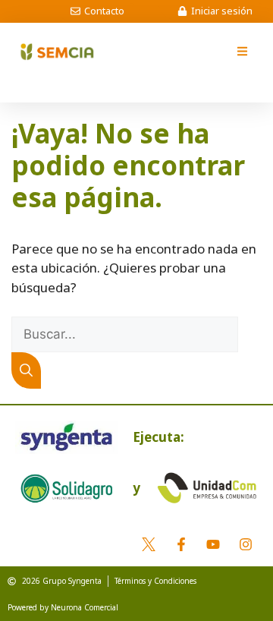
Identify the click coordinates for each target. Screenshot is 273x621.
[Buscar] (26, 370)
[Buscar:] (124, 333)
